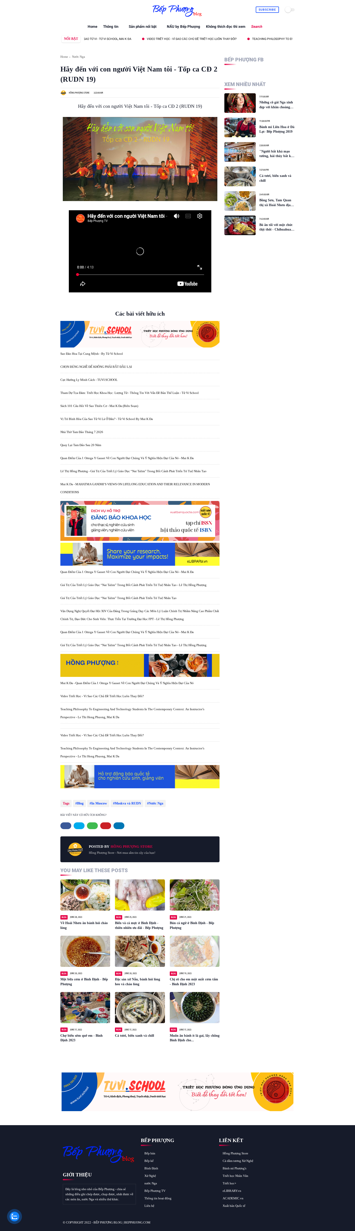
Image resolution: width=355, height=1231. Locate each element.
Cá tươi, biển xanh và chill (134, 1035)
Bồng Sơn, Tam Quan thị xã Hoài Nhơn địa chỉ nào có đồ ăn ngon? (276, 202)
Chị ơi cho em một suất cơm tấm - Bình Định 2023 (194, 982)
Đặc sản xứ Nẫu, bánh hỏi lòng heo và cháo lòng (137, 982)
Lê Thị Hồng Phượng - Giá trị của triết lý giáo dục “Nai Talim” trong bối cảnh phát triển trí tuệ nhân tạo (133, 471)
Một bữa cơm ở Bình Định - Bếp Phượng (84, 982)
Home (92, 26)
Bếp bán (149, 1153)
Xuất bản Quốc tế (234, 1206)
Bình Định (151, 1168)
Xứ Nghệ (150, 1176)
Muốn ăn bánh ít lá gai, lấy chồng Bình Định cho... (195, 1038)
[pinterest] (79, 9)
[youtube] (91, 9)
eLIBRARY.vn (232, 1191)
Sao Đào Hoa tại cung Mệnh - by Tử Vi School (91, 353)
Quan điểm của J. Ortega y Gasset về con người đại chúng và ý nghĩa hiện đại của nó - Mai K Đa (127, 458)
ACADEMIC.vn (233, 1198)
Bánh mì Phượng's (234, 1168)
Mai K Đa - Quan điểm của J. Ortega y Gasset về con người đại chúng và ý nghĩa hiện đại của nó (127, 683)
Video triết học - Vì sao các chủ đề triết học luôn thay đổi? (102, 696)
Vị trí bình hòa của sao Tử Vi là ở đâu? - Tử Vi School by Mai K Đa (106, 419)
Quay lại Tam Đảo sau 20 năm (80, 445)
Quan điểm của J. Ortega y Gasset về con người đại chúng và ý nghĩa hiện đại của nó (152, 39)
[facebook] (63, 9)
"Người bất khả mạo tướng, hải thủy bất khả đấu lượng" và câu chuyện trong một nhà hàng (277, 154)
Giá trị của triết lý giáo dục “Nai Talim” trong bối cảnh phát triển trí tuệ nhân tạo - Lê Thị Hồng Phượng (133, 585)
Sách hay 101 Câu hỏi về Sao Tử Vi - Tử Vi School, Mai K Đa (274, 39)
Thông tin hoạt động (157, 1198)
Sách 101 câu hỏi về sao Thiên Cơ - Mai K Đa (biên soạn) (99, 406)
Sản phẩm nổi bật (142, 26)
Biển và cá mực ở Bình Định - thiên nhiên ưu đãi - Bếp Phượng (139, 925)
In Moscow (99, 803)
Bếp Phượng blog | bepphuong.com (121, 1222)
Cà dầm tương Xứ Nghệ (238, 1161)
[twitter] (68, 9)
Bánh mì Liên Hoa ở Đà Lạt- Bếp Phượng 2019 (276, 129)
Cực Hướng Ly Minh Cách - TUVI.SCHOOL (89, 380)
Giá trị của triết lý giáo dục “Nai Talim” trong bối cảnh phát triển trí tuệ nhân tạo (118, 598)
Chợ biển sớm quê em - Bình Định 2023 (81, 1038)
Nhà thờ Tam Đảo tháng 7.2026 (81, 432)
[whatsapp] (74, 9)
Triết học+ (229, 1183)
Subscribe (267, 9)
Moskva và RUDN (128, 803)
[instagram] (85, 9)
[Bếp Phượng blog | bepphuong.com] (177, 16)
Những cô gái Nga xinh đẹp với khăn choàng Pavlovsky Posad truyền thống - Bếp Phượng (276, 105)
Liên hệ (149, 1206)
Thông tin (110, 26)
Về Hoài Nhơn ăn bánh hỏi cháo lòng (84, 925)
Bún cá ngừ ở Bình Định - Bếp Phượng (192, 925)
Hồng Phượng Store (235, 1153)
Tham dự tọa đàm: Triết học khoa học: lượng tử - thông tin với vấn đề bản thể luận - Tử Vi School (129, 393)
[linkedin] (119, 825)
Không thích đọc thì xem (225, 26)
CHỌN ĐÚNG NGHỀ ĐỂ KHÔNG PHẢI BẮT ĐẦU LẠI (96, 367)
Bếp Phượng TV (154, 1191)
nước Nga (150, 1183)
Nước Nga (78, 56)
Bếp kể (149, 1161)
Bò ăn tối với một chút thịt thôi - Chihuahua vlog (275, 227)
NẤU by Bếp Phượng (183, 26)
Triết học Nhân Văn (235, 1176)
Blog (80, 803)
